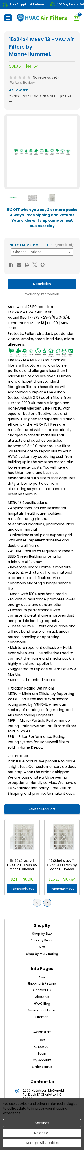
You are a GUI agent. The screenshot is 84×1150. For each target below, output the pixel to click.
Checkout (42, 1046)
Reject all (42, 1132)
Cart (42, 1040)
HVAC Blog (42, 1003)
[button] (8, 17)
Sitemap (42, 1017)
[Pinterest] (42, 265)
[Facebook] (11, 265)
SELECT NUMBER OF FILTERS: (42, 244)
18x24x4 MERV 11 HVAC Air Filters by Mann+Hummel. (62, 865)
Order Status (42, 1067)
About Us (42, 997)
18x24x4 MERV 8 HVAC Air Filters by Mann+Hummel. (22, 865)
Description (42, 284)
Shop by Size (42, 933)
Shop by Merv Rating (42, 953)
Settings (42, 1123)
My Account (42, 1060)
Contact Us (42, 990)
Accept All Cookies (42, 1142)
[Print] (27, 265)
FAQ (42, 976)
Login (42, 1053)
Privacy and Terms (42, 1010)
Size (42, 947)
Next (48, 902)
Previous (38, 902)
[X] (34, 265)
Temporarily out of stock (22, 890)
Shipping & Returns (42, 983)
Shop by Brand (42, 940)
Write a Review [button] (22, 82)
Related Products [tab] (42, 809)
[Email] (19, 265)
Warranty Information (42, 294)
